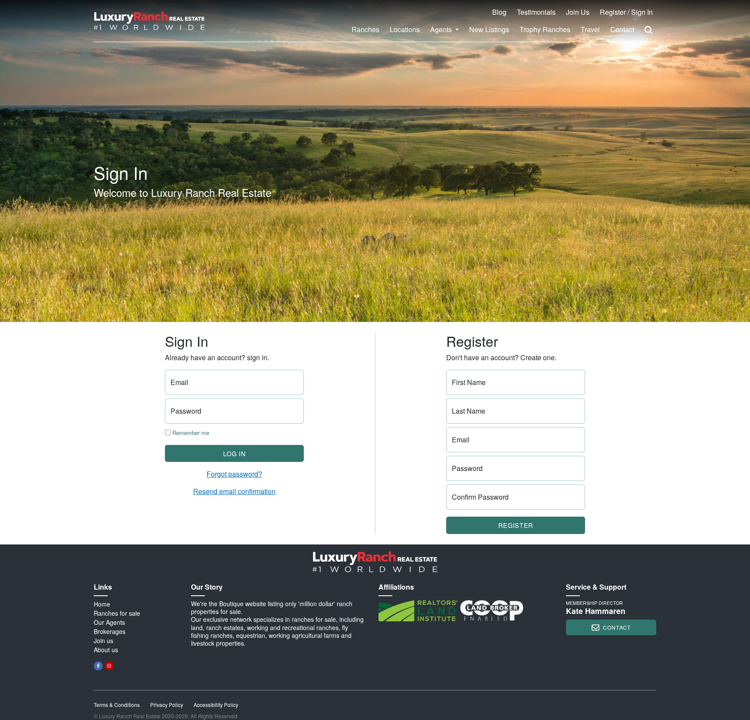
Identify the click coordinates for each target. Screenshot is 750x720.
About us (106, 649)
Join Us (577, 12)
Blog (499, 12)
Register (515, 525)
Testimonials (536, 12)
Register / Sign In (626, 12)
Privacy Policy (166, 704)
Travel (590, 29)
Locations (405, 29)
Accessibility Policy (216, 704)
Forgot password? (234, 474)
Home (102, 604)
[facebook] (98, 665)
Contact (622, 29)
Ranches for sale (117, 613)
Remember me (190, 432)
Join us (103, 640)
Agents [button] (442, 29)
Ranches (365, 29)
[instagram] (109, 665)
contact (617, 627)
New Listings (489, 29)
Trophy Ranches (545, 29)
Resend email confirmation (234, 491)
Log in (234, 453)
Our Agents (109, 622)
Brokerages (109, 631)
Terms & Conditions (117, 704)
